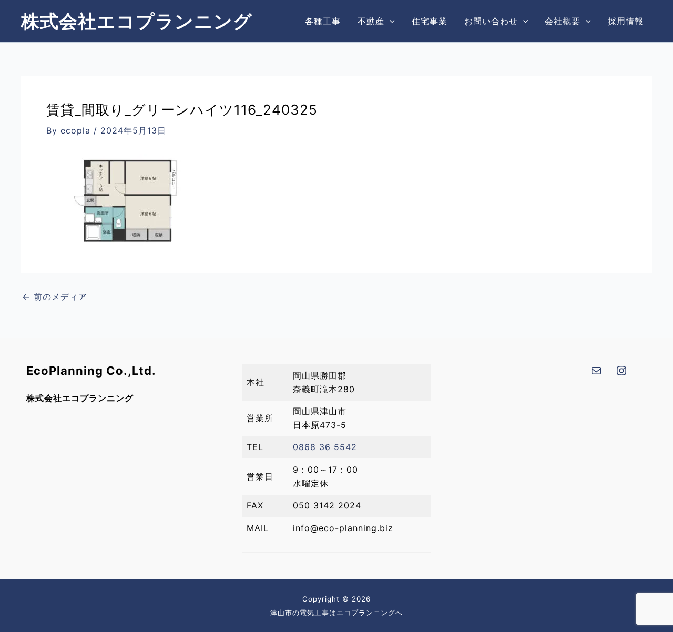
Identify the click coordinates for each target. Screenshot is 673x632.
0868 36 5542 (325, 447)
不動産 (371, 21)
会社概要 (562, 21)
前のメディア (54, 296)
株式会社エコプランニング (136, 21)
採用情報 (626, 21)
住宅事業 (429, 21)
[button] (389, 21)
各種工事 (323, 21)
